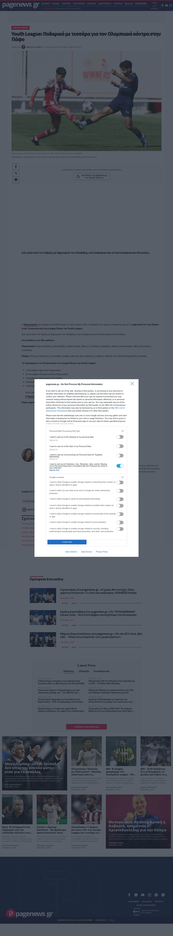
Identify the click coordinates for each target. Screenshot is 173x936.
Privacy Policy (102, 552)
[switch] (120, 437)
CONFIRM (67, 542)
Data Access (86, 552)
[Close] (133, 384)
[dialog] (86, 468)
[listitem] (86, 431)
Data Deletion (71, 552)
